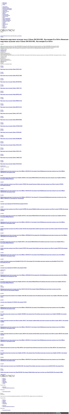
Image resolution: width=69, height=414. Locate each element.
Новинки (4, 379)
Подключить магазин (6, 391)
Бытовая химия (5, 14)
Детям (4, 4)
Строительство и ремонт (7, 9)
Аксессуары (5, 26)
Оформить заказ (3, 50)
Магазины (4, 381)
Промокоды (5, 382)
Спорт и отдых (5, 16)
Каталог (4, 378)
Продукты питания (6, 15)
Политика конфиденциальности (8, 387)
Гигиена (4, 22)
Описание (2, 62)
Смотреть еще (3, 165)
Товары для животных (7, 20)
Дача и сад (4, 12)
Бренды (4, 380)
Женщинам (5, 2)
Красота (4, 27)
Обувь (4, 25)
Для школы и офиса (6, 21)
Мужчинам (5, 3)
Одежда (4, 24)
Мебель (4, 13)
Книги (4, 17)
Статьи (4, 383)
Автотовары (5, 10)
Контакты (4, 386)
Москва (1, 31)
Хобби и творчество (6, 19)
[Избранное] (0, 33)
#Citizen (1, 36)
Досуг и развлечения (6, 18)
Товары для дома (6, 11)
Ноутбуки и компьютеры (7, 8)
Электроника (5, 6)
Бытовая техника (6, 7)
